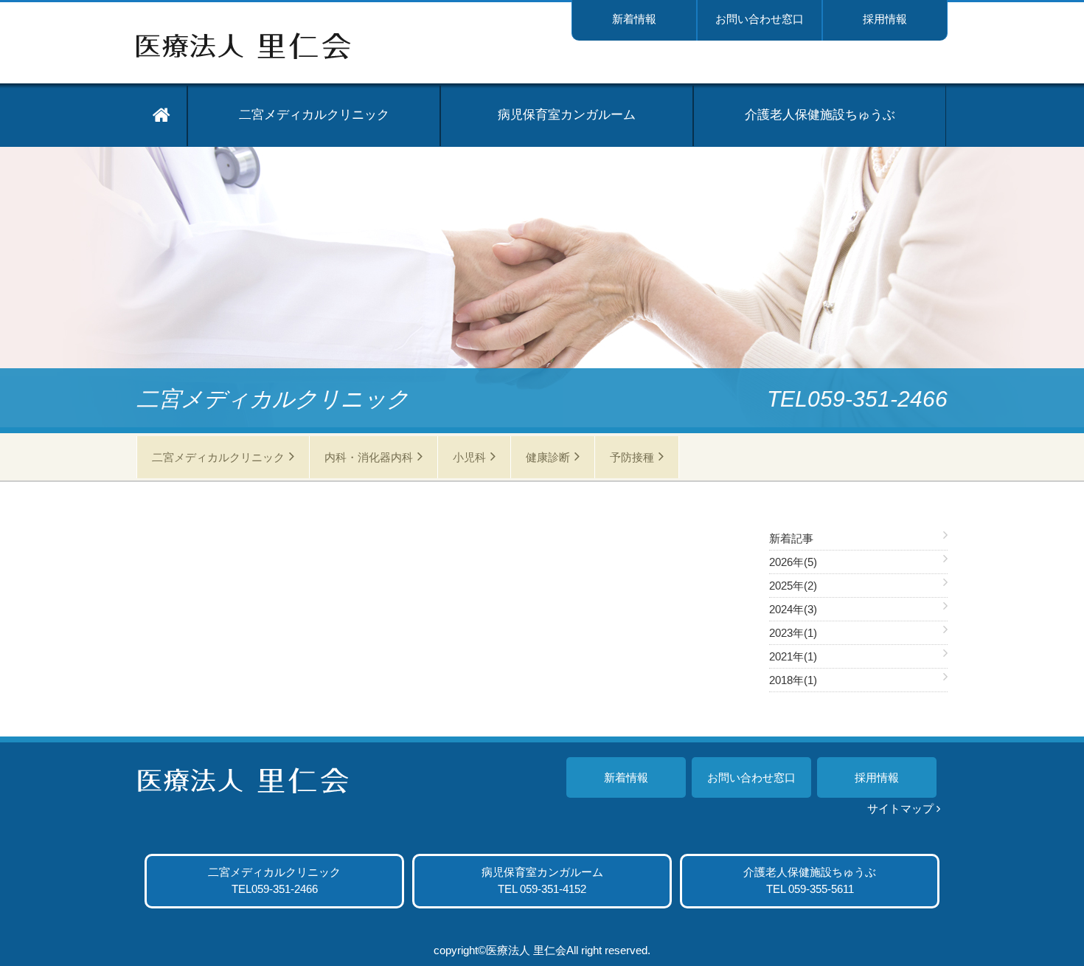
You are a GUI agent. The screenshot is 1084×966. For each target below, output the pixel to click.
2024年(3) (793, 609)
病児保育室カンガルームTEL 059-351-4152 (542, 880)
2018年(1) (793, 680)
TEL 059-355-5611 (809, 880)
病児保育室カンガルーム (567, 115)
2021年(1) (793, 656)
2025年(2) (793, 585)
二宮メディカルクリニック (314, 115)
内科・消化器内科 (368, 457)
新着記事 (791, 538)
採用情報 (885, 19)
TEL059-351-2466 (274, 880)
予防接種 (632, 457)
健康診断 (548, 457)
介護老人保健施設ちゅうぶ (820, 115)
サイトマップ (900, 808)
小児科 (469, 457)
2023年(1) (793, 633)
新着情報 (634, 19)
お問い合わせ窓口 (759, 19)
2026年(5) (793, 562)
